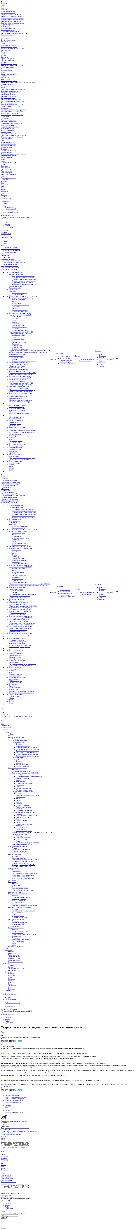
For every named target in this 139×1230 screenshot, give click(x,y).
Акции (3, 1138)
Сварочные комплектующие (21, 771)
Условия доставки (6, 1177)
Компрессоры (16, 871)
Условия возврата (6, 1180)
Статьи (3, 1124)
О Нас (3, 1154)
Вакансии (4, 1158)
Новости (3, 1165)
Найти (3, 1217)
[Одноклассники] (4, 1041)
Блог (2, 1163)
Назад (12, 734)
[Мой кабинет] (1, 711)
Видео (3, 1166)
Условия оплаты (6, 1175)
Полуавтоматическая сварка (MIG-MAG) (29, 776)
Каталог (11, 735)
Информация (5, 1160)
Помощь (3, 1170)
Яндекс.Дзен (9, 227)
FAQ (2, 1173)
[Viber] (12, 1041)
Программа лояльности (8, 1182)
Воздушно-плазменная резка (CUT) (27, 795)
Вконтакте (8, 222)
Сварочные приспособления (21, 897)
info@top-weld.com (8, 215)
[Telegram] (20, 1041)
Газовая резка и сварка (23, 837)
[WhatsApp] (15, 1041)
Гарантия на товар (7, 1178)
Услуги (10, 967)
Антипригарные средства (20, 939)
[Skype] (18, 1041)
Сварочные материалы (19, 740)
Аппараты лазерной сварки (21, 849)
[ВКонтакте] (2, 1041)
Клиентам (4, 1151)
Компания (11, 975)
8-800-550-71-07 (6, 198)
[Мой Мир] (7, 1041)
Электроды (19, 763)
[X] (10, 1041)
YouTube (7, 225)
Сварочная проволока (23, 746)
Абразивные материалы (19, 922)
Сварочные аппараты (19, 858)
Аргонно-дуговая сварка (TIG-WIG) (27, 815)
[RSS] (1, 1044)
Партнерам (4, 1156)
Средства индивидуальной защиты (23, 911)
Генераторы (16, 885)
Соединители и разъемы (20, 931)
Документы (4, 1168)
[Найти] (2, 7)
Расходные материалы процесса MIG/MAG (15, 1128)
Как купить (12, 953)
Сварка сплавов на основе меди (11, 1134)
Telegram (7, 224)
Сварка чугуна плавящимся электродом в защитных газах (19, 1131)
